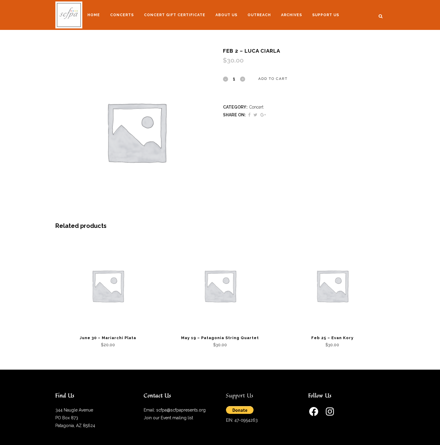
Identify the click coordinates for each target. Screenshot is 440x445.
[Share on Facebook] (249, 114)
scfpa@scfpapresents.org (181, 410)
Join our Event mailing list (168, 417)
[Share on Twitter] (255, 114)
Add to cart (273, 79)
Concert (256, 107)
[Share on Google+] (263, 114)
